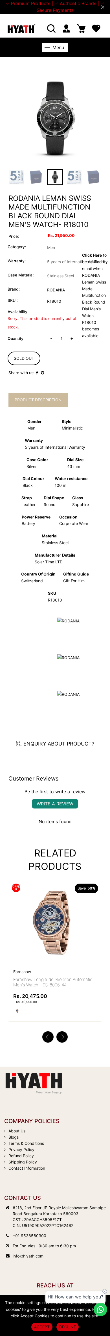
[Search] (51, 28)
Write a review (55, 804)
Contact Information (26, 1168)
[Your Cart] (81, 28)
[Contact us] (100, 1309)
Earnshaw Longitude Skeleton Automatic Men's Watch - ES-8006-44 (52, 982)
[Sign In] (66, 28)
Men (51, 247)
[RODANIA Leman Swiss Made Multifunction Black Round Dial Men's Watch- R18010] (55, 118)
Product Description (38, 399)
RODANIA (56, 289)
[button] (62, 1037)
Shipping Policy (22, 1162)
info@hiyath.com (28, 1256)
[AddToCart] (95, 911)
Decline (67, 1326)
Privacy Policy (21, 1149)
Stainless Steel (60, 275)
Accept (42, 1326)
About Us (16, 1130)
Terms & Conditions (26, 1143)
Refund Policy (21, 1155)
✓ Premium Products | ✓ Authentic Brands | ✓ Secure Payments (55, 7)
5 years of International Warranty (77, 261)
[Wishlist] (96, 28)
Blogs (13, 1137)
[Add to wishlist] (81, 923)
